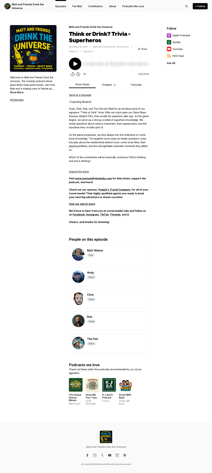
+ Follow (200, 6)
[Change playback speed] (85, 74)
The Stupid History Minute (75, 397)
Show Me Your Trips (91, 396)
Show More (17, 92)
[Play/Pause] (75, 64)
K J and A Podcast (107, 396)
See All (171, 63)
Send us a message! (80, 95)
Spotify (176, 42)
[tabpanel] (109, 160)
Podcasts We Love (133, 6)
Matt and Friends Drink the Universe (28, 6)
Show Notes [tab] (82, 84)
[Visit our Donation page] (124, 455)
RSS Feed (178, 55)
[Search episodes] (186, 6)
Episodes (60, 6)
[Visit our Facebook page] (87, 455)
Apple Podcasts (181, 35)
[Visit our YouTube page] (109, 455)
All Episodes (17, 99)
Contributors (95, 6)
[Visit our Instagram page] (94, 455)
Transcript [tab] (136, 84)
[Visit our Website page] (117, 455)
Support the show (79, 171)
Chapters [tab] (108, 84)
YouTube (177, 49)
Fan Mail (77, 6)
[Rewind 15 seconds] (72, 74)
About (112, 6)
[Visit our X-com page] (102, 455)
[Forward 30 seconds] (78, 74)
